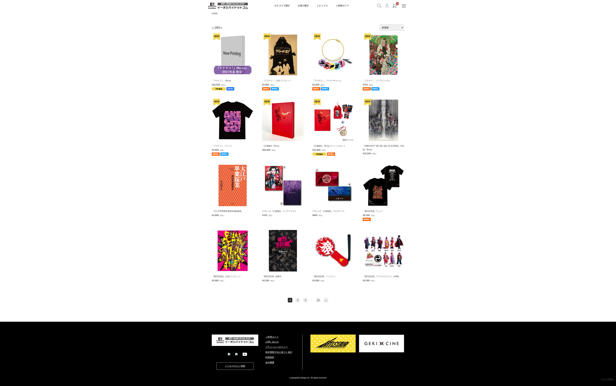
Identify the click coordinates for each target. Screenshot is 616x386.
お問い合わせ (272, 342)
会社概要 (269, 362)
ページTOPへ (607, 379)
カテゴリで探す (282, 5)
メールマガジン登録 (235, 366)
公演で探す (303, 5)
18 (318, 300)
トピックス (322, 5)
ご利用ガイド (342, 5)
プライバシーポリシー (276, 347)
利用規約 (269, 357)
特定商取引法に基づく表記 (278, 352)
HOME (215, 13)
